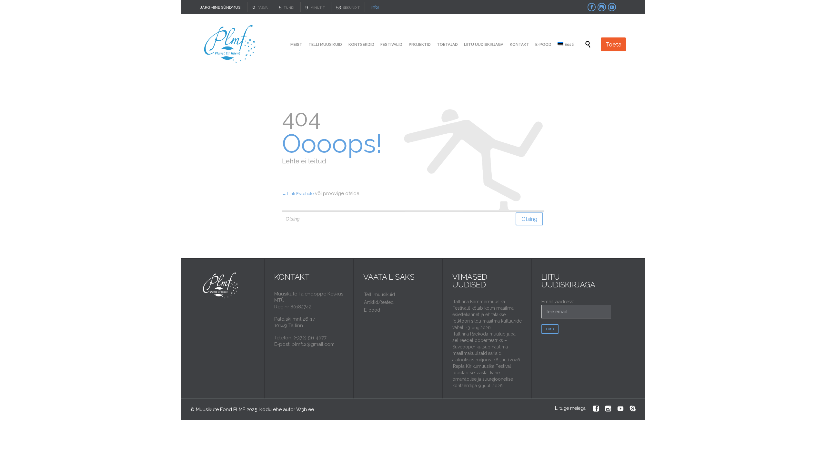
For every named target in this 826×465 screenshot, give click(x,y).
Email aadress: (557, 302)
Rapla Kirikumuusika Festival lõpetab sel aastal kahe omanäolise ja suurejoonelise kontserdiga (482, 376)
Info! (375, 7)
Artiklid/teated (379, 302)
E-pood (372, 310)
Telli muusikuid (379, 294)
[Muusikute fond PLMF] (230, 44)
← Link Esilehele (298, 193)
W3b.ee (305, 409)
